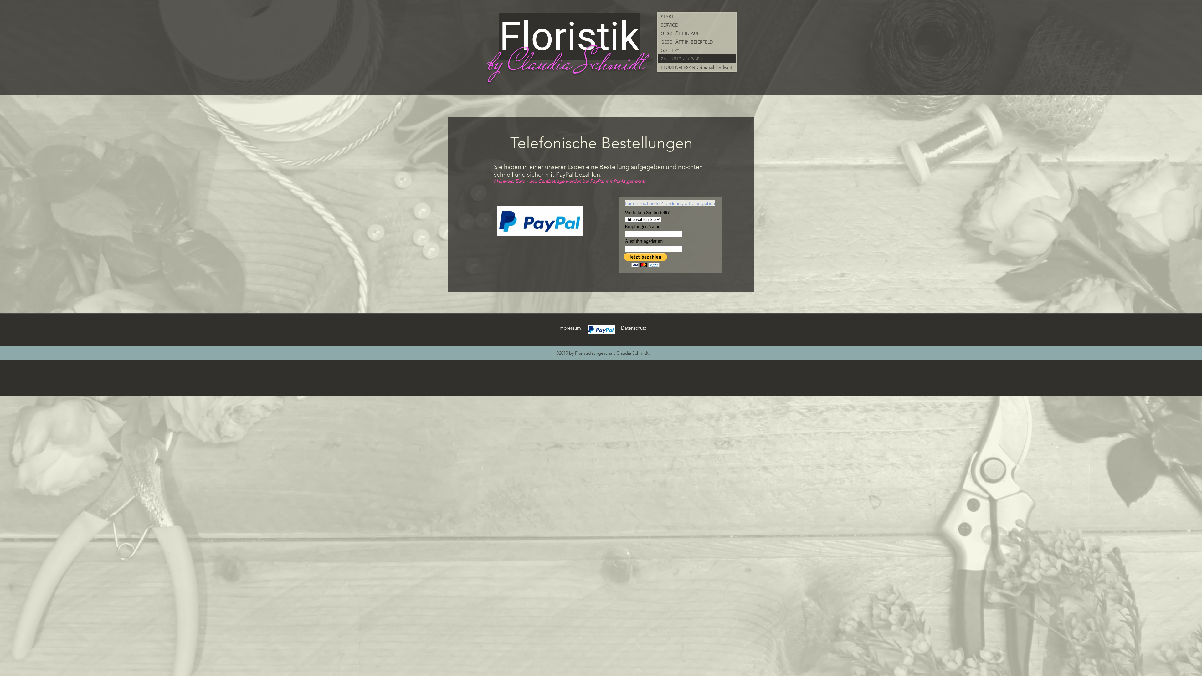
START (667, 16)
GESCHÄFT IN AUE (680, 33)
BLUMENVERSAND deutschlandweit (696, 67)
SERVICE (669, 25)
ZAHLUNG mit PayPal (682, 59)
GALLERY (670, 50)
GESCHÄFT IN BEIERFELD (687, 42)
